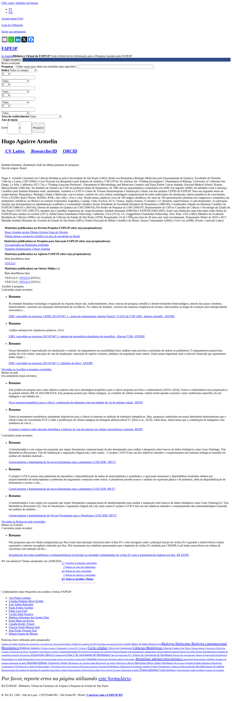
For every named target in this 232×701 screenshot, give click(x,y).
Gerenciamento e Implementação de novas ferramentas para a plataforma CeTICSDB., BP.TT (62, 462)
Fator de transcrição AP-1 (122, 655)
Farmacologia (60, 655)
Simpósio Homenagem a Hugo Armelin (27, 248)
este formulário (114, 678)
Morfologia (141, 663)
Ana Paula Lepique (20, 597)
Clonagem (33, 651)
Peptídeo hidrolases (202, 663)
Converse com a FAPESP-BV (105, 694)
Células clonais (48, 648)
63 (63, 579)
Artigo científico (124, 644)
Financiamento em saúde (12, 659)
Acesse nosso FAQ (12, 18)
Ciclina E (83, 648)
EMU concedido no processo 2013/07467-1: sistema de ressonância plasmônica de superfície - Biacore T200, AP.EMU (77, 336)
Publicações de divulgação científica (135, 666)
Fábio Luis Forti (18, 610)
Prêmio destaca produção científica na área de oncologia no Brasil (42, 236)
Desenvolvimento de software (97, 651)
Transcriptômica (168, 670)
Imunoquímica (200, 659)
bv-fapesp (7, 56)
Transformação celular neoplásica (191, 670)
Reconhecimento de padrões (210, 666)
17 (63, 563)
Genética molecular (76, 659)
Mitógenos (121, 663)
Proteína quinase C (43, 666)
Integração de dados (18, 663)
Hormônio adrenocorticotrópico (159, 659)
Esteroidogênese (210, 651)
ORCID (69, 151)
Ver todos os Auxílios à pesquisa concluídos (26, 369)
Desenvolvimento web (122, 651)
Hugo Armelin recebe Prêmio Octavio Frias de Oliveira (36, 232)
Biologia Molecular (176, 644)
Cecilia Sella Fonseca (21, 614)
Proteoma (103, 666)
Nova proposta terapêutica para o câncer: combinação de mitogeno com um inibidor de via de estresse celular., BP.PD (76, 402)
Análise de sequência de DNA (85, 644)
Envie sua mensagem (13, 31)
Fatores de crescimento (184, 655)
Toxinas (117, 670)
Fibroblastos (221, 655)
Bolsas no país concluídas (78, 571)
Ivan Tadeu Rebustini (21, 604)
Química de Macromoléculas (183, 666)
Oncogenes (179, 663)
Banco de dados (140, 644)
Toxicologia (107, 670)
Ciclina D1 (72, 648)
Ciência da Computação (120, 648)
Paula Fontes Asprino (21, 607)
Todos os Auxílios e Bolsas (79, 578)
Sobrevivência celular (91, 670)
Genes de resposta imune (46, 659)
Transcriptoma (149, 670)
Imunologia (188, 659)
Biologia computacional (209, 644)
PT (10, 9)
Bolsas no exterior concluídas (80, 575)
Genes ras (61, 659)
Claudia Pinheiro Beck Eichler (26, 601)
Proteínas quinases (89, 666)
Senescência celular (58, 670)
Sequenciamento (74, 670)
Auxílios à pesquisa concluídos (81, 563)
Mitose (131, 663)
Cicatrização (61, 648)
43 (63, 571)
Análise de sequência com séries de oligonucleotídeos (45, 644)
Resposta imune (8, 670)
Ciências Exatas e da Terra (177, 648)
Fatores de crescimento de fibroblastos (153, 655)
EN (11, 12)
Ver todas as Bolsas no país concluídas (23, 521)
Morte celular (154, 663)
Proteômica (113, 666)
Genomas (92, 659)
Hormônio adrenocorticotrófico (122, 659)
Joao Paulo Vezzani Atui (23, 630)
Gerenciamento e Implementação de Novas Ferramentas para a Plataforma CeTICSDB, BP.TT (63, 515)
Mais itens (10, 258)
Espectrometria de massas (168, 651)
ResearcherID (43, 151)
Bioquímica (10, 648)
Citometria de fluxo (19, 651)
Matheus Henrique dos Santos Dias (29, 617)
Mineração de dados (106, 663)
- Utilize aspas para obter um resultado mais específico (39, 66)
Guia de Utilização (12, 25)
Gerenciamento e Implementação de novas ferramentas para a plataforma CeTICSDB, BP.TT (62, 488)
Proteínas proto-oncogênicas (66, 666)
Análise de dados (9, 644)
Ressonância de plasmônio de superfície (33, 670)
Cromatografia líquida (68, 651)
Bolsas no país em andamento (80, 567)
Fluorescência (29, 659)
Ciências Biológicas (148, 648)
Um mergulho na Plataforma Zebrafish (27, 244)
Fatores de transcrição (205, 655)
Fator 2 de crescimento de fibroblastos (89, 654)
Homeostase (103, 659)
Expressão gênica (42, 655)
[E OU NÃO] (6, 73)
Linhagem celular (58, 663)
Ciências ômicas (198, 648)
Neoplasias (167, 663)
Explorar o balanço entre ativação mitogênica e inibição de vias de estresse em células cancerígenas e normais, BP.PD (76, 429)
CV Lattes (14, 151)
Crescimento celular (48, 651)
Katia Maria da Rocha (21, 620)
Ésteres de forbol (187, 651)
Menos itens (23, 258)
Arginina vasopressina (107, 644)
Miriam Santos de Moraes (23, 633)
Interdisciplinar (37, 663)
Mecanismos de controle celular (82, 663)
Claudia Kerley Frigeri (21, 623)
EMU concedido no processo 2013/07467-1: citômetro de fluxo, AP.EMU (51, 363)
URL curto (7, 3)
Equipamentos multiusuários (144, 651)
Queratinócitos (164, 666)
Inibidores (211, 659)
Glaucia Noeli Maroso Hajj (24, 627)
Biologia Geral (155, 644)
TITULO (10, 263)
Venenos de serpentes (215, 670)
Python (154, 666)
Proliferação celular (25, 666)
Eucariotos (25, 655)
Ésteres (199, 651)
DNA (80, 651)
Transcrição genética (130, 670)
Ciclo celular (98, 648)
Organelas (189, 663)
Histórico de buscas (27, 3)
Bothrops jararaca (30, 648)
